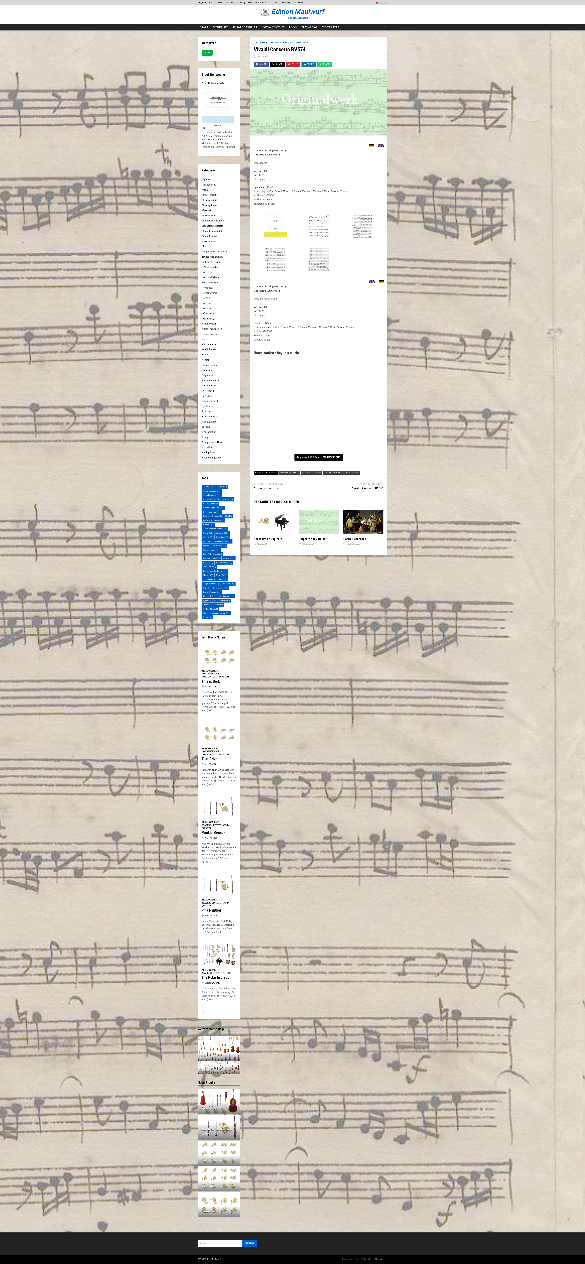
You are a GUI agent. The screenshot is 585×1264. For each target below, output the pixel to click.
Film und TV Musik (213, 520)
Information (208, 313)
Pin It (295, 64)
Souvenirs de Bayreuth (268, 539)
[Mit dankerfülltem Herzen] (229, 1067)
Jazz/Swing (208, 318)
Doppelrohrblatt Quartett (215, 251)
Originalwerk (332, 473)
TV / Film (207, 447)
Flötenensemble (210, 267)
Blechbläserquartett (212, 225)
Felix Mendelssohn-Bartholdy (217, 516)
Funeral (208, 524)
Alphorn (206, 179)
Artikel (205, 189)
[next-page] (209, 1013)
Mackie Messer (213, 833)
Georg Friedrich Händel (214, 529)
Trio (219, 604)
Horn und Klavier (211, 277)
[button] (201, 1048)
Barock (306, 473)
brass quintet (208, 241)
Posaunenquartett (211, 380)
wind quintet (208, 452)
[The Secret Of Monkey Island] (219, 1131)
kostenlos (209, 566)
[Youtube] (377, 2)
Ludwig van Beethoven (214, 571)
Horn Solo (207, 272)
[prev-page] (204, 1013)
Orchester (260, 42)
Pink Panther (211, 910)
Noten (317, 473)
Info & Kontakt (262, 3)
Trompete (207, 437)
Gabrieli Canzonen (354, 539)
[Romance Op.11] (219, 1108)
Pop (206, 588)
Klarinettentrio (210, 334)
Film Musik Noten (213, 637)
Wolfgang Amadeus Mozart (216, 613)
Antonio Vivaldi (289, 473)
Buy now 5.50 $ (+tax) (309, 457)
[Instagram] (382, 2)
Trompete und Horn (212, 442)
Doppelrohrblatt (211, 512)
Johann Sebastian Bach (214, 545)
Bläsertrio (207, 210)
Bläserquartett (209, 200)
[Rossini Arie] (219, 1048)
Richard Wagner (211, 592)
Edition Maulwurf (298, 11)
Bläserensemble (210, 194)
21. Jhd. (221, 486)
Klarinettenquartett (212, 328)
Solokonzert (351, 473)
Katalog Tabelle (244, 3)
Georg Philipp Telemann (215, 533)
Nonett (205, 359)
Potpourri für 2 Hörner (313, 539)
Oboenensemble (210, 365)
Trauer (207, 604)
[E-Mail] (385, 2)
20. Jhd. (208, 486)
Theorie (206, 426)
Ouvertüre (228, 583)
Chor (204, 246)
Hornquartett (208, 303)
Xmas (207, 617)
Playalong (285, 3)
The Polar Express (215, 977)
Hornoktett (207, 297)
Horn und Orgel (210, 282)
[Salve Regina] (208, 1067)
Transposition (209, 431)
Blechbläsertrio (210, 236)
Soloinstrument (299, 42)
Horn (207, 541)
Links (275, 3)
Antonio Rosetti (211, 495)
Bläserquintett (209, 205)
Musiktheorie (209, 349)
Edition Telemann (211, 261)
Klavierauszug (209, 344)
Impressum (347, 1259)
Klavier (206, 339)
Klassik (228, 558)
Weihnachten (210, 609)
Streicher (206, 411)
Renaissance (220, 588)
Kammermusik (209, 323)
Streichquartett (210, 416)
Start (220, 3)
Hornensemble (209, 292)
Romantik (209, 596)
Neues (205, 354)
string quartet (209, 421)
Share (262, 64)
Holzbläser (222, 537)
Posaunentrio (209, 385)
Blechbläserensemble (213, 220)
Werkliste (230, 3)
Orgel (222, 579)
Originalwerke (278, 42)
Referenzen (208, 390)
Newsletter (298, 3)
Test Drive (209, 759)
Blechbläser (210, 503)
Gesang (208, 537)
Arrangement (209, 184)
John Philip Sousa (212, 554)
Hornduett (207, 287)
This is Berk (211, 681)
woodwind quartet (211, 457)
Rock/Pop (207, 395)
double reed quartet (212, 256)
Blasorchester (209, 215)
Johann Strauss (211, 550)
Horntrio (206, 308)
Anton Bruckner (211, 491)
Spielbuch (207, 406)
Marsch (208, 575)
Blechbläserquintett (212, 231)
